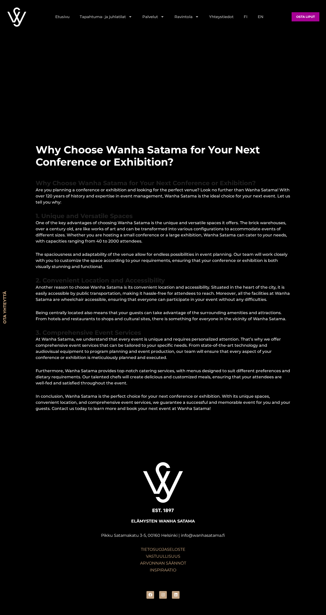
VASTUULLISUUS (163, 556)
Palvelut (150, 16)
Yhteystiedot (221, 16)
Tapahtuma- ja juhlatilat (103, 16)
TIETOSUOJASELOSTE (163, 549)
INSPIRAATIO (163, 570)
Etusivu (62, 16)
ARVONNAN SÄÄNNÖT (163, 563)
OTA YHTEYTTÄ (4, 307)
